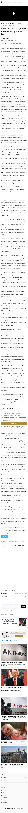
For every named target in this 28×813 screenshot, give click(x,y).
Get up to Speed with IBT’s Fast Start (18, 632)
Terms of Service (11, 427)
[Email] (17, 43)
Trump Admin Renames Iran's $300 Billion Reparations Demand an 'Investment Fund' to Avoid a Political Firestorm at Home (13, 689)
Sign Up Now (19, 636)
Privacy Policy (20, 427)
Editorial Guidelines (20, 546)
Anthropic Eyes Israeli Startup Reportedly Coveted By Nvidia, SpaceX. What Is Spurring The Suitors (13, 664)
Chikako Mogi (6, 38)
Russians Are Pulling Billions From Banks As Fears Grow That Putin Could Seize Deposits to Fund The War (13, 718)
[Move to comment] (20, 43)
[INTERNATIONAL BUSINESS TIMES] (14, 2)
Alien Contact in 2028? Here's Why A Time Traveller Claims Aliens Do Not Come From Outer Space (14, 766)
